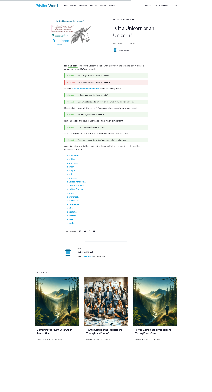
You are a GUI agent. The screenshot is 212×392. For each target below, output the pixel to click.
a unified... (72, 159)
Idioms (103, 5)
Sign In (148, 5)
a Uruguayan (73, 204)
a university (73, 200)
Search (112, 5)
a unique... (72, 170)
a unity (70, 193)
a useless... (72, 215)
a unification (73, 155)
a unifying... (72, 163)
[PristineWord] (115, 50)
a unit (70, 174)
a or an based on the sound (85, 88)
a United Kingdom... (76, 181)
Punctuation (70, 5)
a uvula (70, 223)
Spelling (93, 5)
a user (70, 219)
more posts (87, 256)
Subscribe (163, 5)
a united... (72, 178)
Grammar (83, 5)
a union (70, 166)
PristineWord (124, 50)
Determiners (129, 20)
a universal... (73, 197)
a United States (75, 189)
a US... (70, 208)
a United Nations (75, 185)
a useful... (72, 212)
